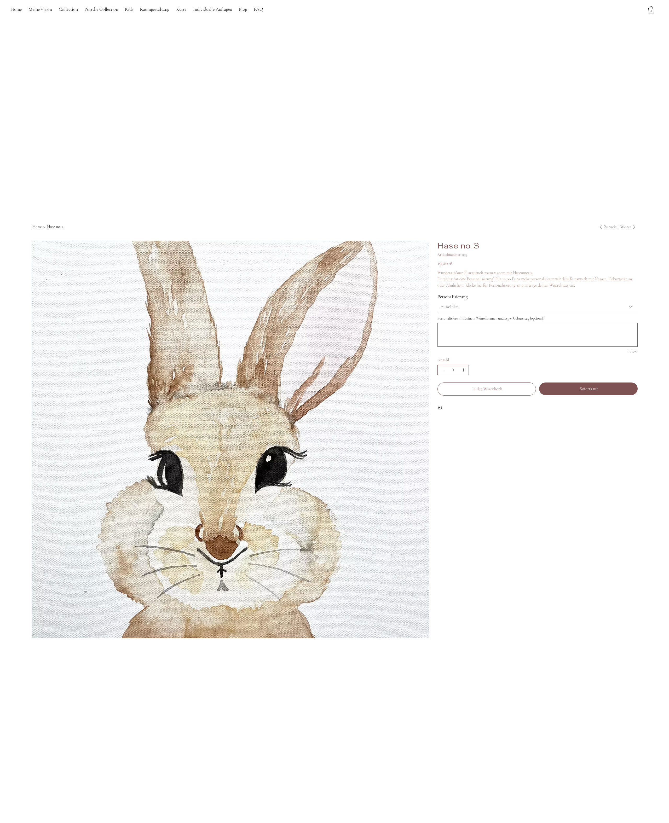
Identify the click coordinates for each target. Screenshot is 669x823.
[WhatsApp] (440, 407)
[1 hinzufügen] (463, 370)
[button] (243, 9)
